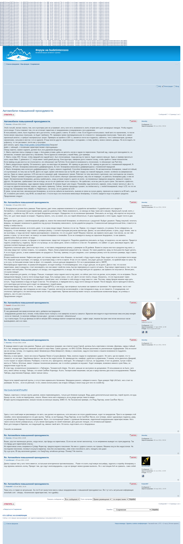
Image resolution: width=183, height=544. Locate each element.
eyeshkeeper (10, 460)
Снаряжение (35, 64)
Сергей (8, 305)
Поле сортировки (87, 499)
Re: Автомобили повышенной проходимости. (26, 202)
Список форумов (12, 64)
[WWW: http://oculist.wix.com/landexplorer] (143, 476)
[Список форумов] (19, 53)
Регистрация (168, 86)
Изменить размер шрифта (177, 63)
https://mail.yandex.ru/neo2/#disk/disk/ (35, 145)
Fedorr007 (9, 486)
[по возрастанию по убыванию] (124, 499)
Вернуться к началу (178, 198)
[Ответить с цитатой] (133, 121)
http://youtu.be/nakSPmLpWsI (15, 390)
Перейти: (110, 509)
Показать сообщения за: (55, 499)
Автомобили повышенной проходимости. (28, 110)
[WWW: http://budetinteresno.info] (143, 332)
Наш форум (24, 64)
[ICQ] (146, 332)
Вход (177, 86)
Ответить (6, 114)
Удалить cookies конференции (136, 523)
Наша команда (120, 523)
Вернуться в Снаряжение (13, 509)
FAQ (159, 86)
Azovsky (9, 124)
